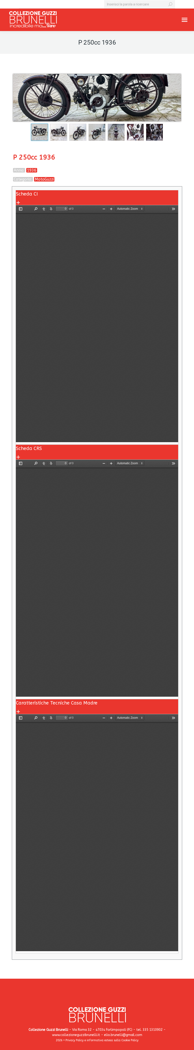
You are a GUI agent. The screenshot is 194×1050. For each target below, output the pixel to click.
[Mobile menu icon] (184, 19)
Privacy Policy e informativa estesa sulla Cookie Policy (102, 1040)
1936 (31, 170)
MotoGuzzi (44, 179)
